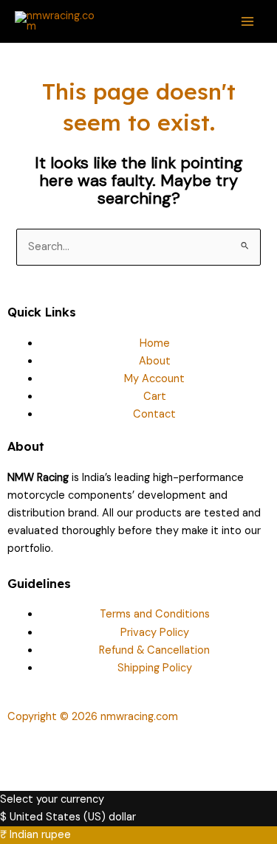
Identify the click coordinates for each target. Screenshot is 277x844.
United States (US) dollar (73, 817)
